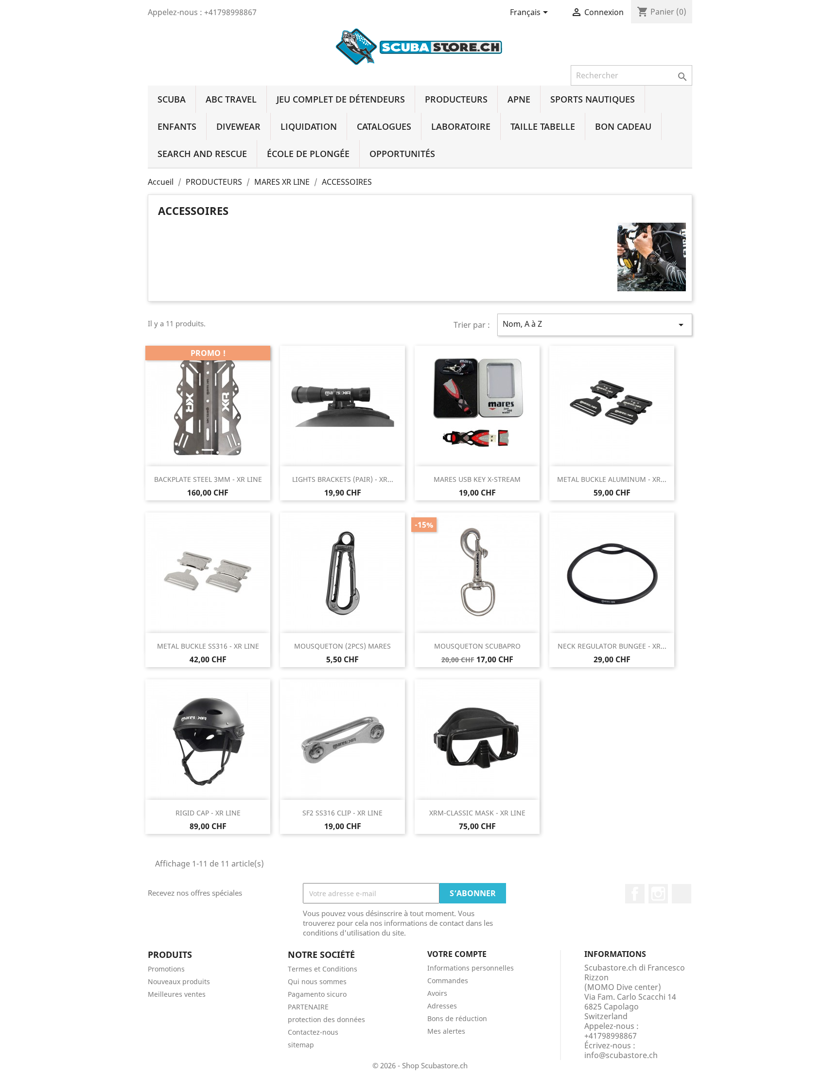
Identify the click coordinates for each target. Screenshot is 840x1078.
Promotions (166, 968)
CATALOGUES (384, 126)
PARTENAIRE (308, 1006)
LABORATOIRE (460, 126)
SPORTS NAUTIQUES (592, 99)
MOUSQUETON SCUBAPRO (477, 646)
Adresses (442, 1005)
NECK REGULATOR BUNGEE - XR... (612, 646)
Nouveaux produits (179, 981)
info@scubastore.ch (621, 1055)
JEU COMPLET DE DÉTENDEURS (341, 99)
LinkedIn (681, 893)
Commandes (447, 980)
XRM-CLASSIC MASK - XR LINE (477, 812)
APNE (519, 99)
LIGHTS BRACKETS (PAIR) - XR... (342, 479)
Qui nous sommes (317, 981)
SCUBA (172, 99)
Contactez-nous (313, 1032)
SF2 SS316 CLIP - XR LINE (342, 812)
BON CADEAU (623, 126)
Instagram (658, 893)
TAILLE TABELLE (542, 126)
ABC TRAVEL (231, 99)
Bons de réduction (457, 1018)
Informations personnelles (470, 967)
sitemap (301, 1044)
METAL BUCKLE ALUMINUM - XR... (611, 479)
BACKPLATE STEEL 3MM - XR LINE (208, 479)
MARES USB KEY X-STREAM (477, 479)
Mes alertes (446, 1031)
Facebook (635, 893)
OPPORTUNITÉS (402, 153)
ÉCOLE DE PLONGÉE (308, 153)
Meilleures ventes (177, 994)
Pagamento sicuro (317, 994)
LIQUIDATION (308, 126)
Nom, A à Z (595, 324)
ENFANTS (177, 126)
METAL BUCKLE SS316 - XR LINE (208, 646)
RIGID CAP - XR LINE (208, 812)
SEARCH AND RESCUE (202, 153)
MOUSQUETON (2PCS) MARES (342, 646)
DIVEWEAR (238, 126)
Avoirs (437, 993)
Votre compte (457, 954)
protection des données (326, 1019)
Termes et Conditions (322, 968)
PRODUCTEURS (456, 99)
